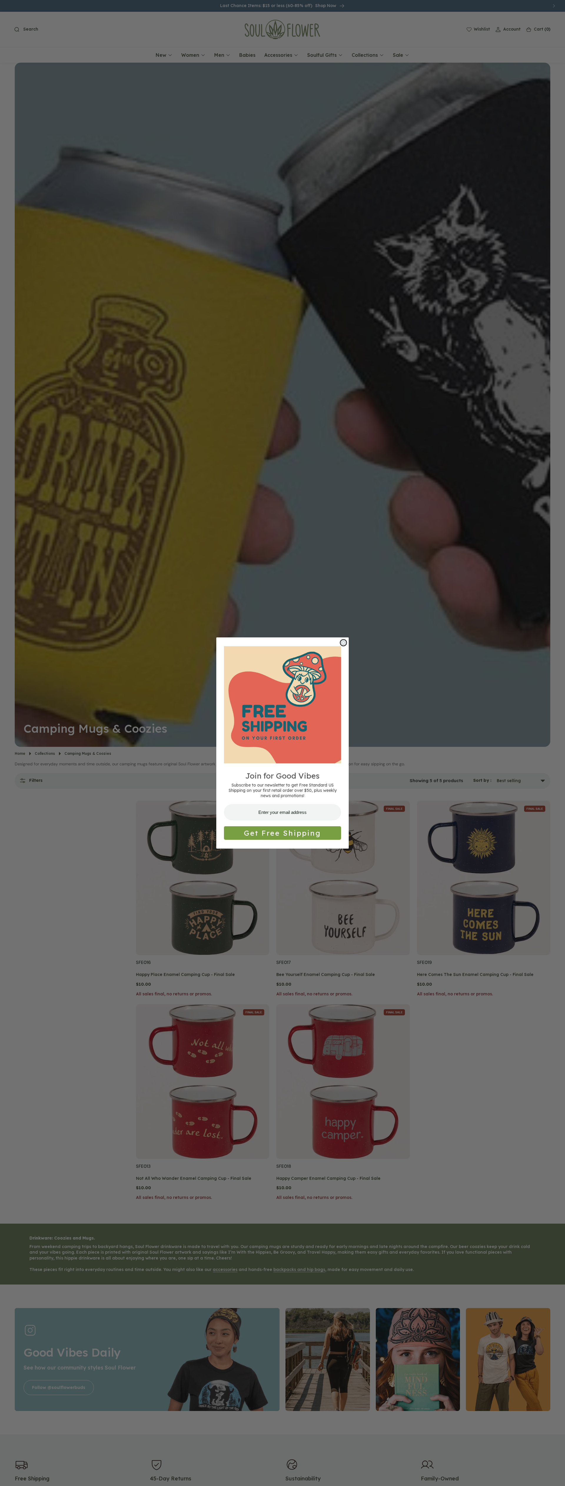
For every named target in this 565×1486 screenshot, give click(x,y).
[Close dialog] (343, 643)
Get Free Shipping (282, 833)
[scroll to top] (555, 1476)
